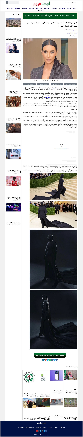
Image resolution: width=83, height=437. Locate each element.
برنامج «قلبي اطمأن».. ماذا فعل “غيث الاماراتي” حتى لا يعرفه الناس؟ (70, 418)
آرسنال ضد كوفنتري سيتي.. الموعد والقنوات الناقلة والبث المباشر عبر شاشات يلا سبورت (14, 198)
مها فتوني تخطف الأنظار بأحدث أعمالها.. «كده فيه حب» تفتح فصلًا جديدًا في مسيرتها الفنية (14, 65)
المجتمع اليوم (17, 8)
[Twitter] (44, 431)
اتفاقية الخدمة (21, 427)
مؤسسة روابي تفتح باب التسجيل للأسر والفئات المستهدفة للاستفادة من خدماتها (43, 395)
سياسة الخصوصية (30, 427)
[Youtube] (37, 431)
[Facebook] (46, 431)
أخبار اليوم (69, 8)
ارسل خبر (50, 427)
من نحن (55, 427)
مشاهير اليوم (24, 8)
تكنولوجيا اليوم (41, 10)
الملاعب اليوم (47, 8)
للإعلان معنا (38, 427)
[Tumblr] (39, 431)
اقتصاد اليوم (54, 8)
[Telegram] (40, 431)
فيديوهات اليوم (62, 8)
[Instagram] (42, 431)
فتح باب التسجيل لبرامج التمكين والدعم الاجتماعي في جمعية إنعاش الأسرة (29, 395)
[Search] (7, 2)
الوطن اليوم (62, 427)
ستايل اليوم (31, 8)
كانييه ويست (47, 97)
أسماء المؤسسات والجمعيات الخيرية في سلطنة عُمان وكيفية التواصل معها (43, 418)
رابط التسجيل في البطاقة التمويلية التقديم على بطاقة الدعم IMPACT (57, 392)
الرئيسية (74, 8)
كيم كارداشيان (56, 87)
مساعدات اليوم (39, 8)
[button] (57, 360)
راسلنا (44, 427)
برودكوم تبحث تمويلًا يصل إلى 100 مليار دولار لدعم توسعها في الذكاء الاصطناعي (14, 171)
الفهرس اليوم (9, 8)
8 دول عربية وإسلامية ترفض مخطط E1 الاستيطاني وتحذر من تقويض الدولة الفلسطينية (13, 39)
